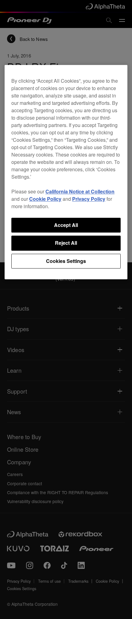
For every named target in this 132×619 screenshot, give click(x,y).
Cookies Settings (66, 260)
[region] (66, 172)
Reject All (66, 243)
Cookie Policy (45, 198)
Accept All (66, 224)
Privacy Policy (88, 198)
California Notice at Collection (80, 191)
